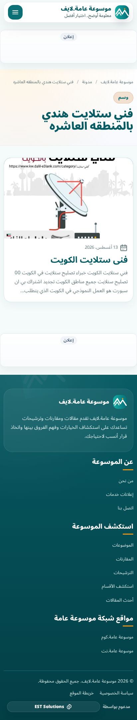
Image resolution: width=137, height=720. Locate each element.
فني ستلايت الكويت (89, 260)
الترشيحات (123, 572)
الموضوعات (122, 545)
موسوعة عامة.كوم (117, 637)
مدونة (87, 82)
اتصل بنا (125, 508)
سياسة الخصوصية (116, 693)
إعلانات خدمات (119, 494)
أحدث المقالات (119, 600)
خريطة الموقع (82, 693)
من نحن (126, 481)
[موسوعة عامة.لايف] (120, 402)
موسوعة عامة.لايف (86, 9)
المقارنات (124, 559)
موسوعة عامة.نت (117, 651)
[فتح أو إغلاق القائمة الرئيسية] (15, 12)
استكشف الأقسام (117, 586)
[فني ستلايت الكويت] (68, 198)
